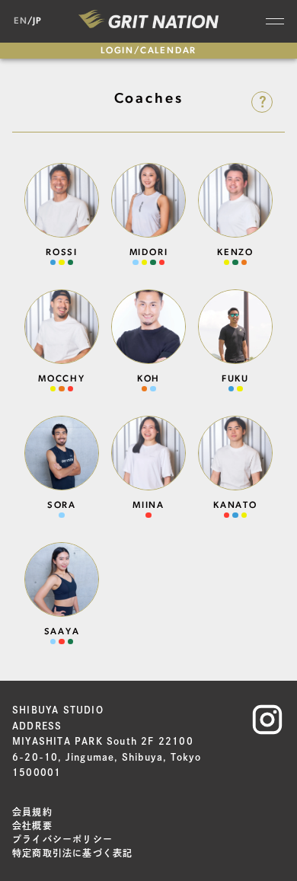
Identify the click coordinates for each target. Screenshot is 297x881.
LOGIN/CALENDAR (148, 51)
